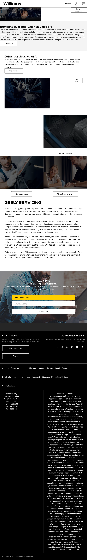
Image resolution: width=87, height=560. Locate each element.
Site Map (32, 368)
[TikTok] (82, 346)
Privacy (50, 368)
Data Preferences (9, 377)
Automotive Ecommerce (23, 557)
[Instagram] (72, 346)
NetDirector (7, 557)
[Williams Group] (12, 3)
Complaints (66, 368)
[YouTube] (77, 346)
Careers (42, 368)
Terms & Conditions (19, 368)
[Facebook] (57, 346)
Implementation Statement (29, 377)
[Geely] (68, 3)
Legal (57, 368)
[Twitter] (62, 346)
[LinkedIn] (67, 346)
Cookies (5, 368)
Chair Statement (8, 386)
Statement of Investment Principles (56, 377)
